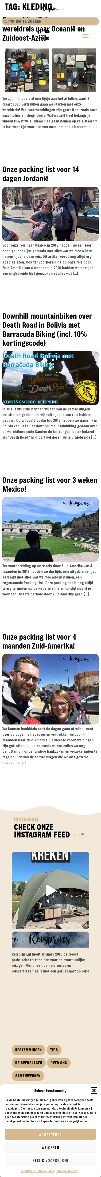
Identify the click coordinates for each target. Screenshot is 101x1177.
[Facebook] (39, 32)
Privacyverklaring (67, 1171)
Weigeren (50, 1147)
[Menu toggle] (85, 36)
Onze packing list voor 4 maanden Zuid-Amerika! (39, 641)
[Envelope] (47, 38)
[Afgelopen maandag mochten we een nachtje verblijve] (50, 890)
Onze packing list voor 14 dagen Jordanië (40, 173)
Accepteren (50, 1134)
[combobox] (50, 21)
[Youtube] (47, 32)
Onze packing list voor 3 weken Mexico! (49, 484)
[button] (94, 1090)
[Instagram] (39, 38)
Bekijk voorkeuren (50, 1160)
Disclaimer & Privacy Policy (37, 1171)
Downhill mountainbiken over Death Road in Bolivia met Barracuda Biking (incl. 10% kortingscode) (47, 329)
